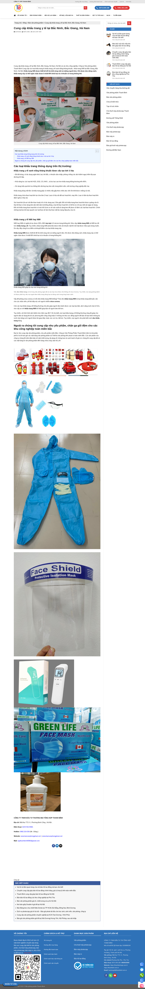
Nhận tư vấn (11, 984)
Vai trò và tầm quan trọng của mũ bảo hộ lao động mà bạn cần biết (40, 887)
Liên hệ (122, 1)
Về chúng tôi (22, 15)
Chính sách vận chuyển (111, 1)
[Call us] (111, 975)
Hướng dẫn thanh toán (96, 1)
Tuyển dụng (117, 15)
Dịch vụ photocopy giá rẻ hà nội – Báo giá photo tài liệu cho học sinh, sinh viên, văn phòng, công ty (51, 911)
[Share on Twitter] (57, 845)
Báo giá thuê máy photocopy (116, 145)
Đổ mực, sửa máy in (66, 15)
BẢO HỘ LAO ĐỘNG (50, 15)
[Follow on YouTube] (115, 975)
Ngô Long (26, 31)
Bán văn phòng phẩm (35, 23)
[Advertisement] (57, 51)
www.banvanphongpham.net (31, 836)
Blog (108, 15)
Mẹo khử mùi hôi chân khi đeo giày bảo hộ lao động (121, 44)
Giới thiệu (128, 1)
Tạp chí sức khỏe (112, 106)
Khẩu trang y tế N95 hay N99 (25, 158)
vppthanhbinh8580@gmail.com (29, 841)
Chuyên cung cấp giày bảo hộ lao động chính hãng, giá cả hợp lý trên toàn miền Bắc (46, 890)
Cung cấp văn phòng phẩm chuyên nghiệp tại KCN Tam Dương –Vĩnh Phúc (43, 915)
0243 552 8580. (27, 827)
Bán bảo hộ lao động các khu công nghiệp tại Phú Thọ (36, 897)
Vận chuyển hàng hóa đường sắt (118, 88)
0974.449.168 (116, 962)
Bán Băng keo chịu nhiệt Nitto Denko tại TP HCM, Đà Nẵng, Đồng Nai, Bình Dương (46, 908)
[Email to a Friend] (60, 845)
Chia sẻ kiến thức (112, 102)
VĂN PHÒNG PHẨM (36, 15)
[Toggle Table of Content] (96, 151)
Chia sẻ (16, 880)
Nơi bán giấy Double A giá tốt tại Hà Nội (31, 904)
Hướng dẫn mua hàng (81, 1)
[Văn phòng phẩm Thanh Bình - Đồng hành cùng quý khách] (24, 7)
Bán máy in (110, 136)
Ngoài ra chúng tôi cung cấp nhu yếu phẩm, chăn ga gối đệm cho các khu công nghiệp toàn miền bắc (46, 160)
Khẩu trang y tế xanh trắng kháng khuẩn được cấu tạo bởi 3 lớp (35, 156)
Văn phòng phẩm (112, 122)
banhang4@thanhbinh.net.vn (118, 970)
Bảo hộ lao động (112, 141)
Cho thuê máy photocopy (115, 127)
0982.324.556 (25, 831)
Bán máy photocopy (113, 132)
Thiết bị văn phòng (82, 15)
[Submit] (85, 8)
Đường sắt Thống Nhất (114, 118)
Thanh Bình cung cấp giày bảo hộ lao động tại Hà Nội (35, 894)
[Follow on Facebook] (106, 975)
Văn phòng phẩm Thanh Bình (116, 92)
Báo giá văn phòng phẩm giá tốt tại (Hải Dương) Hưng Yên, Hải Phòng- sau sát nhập (46, 918)
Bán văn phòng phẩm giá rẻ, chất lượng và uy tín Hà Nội (36, 901)
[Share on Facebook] (53, 845)
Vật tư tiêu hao (97, 15)
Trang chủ (18, 23)
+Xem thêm (28, 953)
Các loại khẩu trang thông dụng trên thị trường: (29, 154)
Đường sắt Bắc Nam (113, 150)
